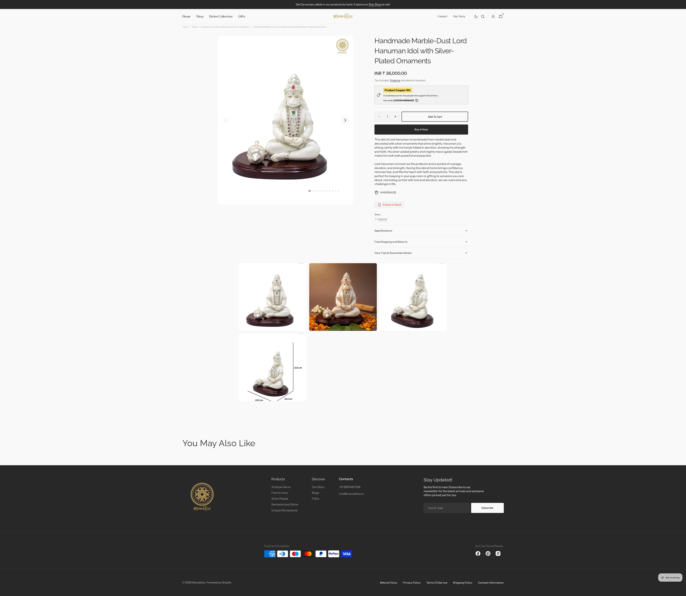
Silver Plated (279, 498)
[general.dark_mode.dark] (476, 16)
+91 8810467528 (349, 487)
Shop (194, 26)
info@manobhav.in (351, 494)
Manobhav (198, 582)
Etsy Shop (375, 4)
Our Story (318, 487)
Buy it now (421, 129)
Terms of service (436, 582)
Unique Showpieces (284, 510)
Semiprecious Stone (284, 504)
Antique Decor (281, 487)
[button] (482, 16)
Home (185, 26)
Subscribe (487, 508)
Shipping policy (462, 582)
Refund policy (388, 582)
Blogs (315, 492)
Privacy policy (412, 582)
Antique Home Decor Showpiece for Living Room (225, 26)
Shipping (395, 80)
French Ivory (279, 492)
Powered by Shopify (219, 582)
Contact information (491, 582)
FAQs (315, 498)
